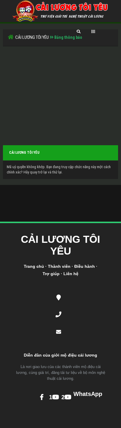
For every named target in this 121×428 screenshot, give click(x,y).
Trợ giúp (51, 273)
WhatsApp (78, 394)
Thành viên (59, 266)
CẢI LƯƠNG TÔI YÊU (32, 37)
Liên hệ (70, 273)
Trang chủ (34, 266)
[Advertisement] (60, 90)
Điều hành (84, 266)
